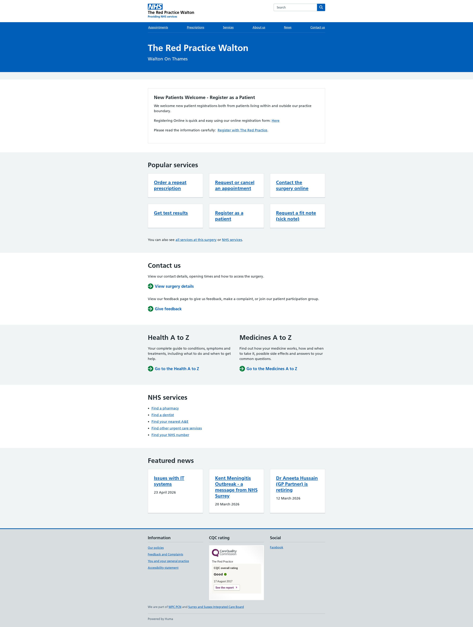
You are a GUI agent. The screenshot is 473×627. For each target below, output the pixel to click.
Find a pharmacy (165, 408)
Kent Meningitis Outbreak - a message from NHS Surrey (236, 487)
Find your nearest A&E (170, 421)
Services (228, 27)
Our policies (156, 548)
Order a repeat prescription (170, 185)
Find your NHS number (170, 435)
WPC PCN (175, 607)
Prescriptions (195, 27)
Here (276, 120)
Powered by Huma (160, 619)
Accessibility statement (163, 568)
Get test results (171, 213)
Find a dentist (163, 415)
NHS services (232, 240)
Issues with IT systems (169, 481)
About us (259, 27)
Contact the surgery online (292, 185)
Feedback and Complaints (165, 554)
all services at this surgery (196, 240)
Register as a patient (229, 216)
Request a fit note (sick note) (296, 216)
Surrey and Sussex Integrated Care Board (216, 607)
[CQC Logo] (224, 553)
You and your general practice (168, 561)
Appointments (158, 27)
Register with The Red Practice (242, 130)
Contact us (317, 27)
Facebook (276, 547)
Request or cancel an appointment (234, 185)
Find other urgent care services (177, 428)
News (287, 27)
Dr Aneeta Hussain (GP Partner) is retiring (297, 484)
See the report (224, 587)
